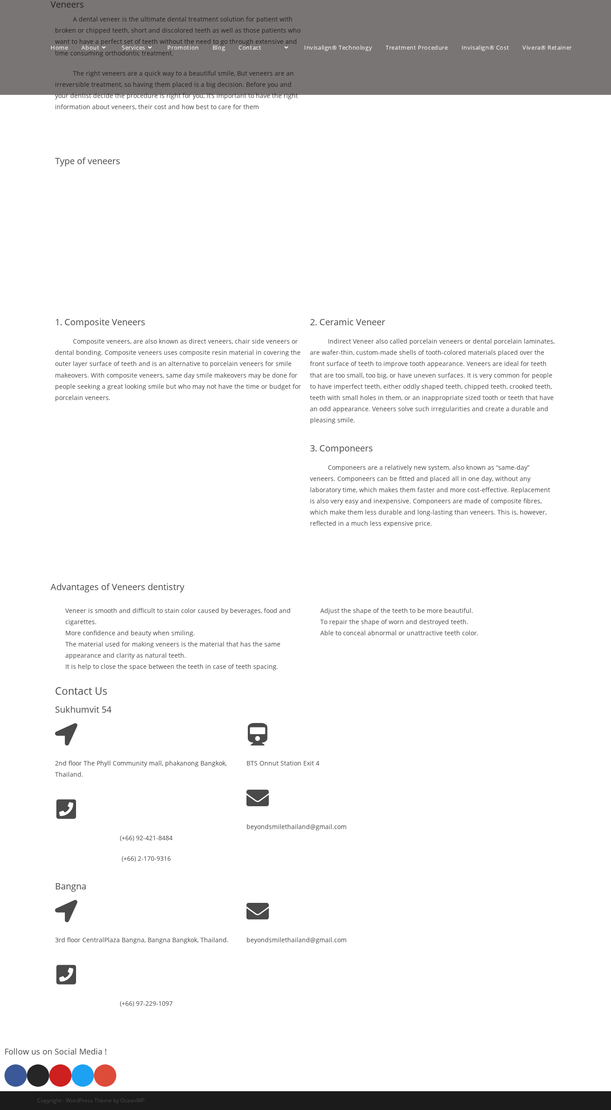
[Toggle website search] (53, 74)
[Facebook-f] (15, 1075)
